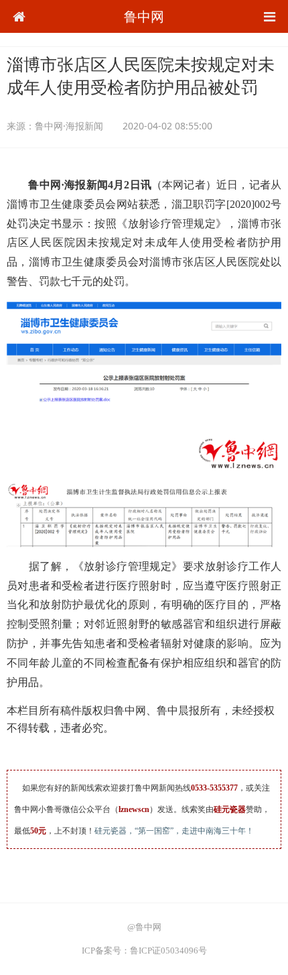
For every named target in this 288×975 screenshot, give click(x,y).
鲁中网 (144, 16)
